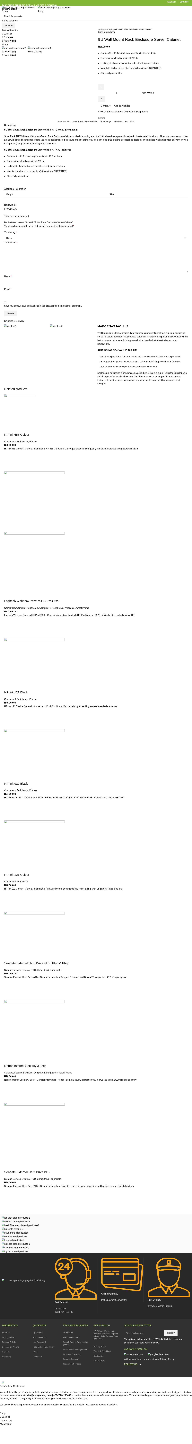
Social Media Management (75, 1349)
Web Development (71, 1337)
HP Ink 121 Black (16, 692)
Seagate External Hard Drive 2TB (27, 1172)
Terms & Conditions (102, 1351)
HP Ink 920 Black (16, 783)
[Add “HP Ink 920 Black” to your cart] (7, 809)
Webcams (69, 608)
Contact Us (98, 1356)
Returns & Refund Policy (43, 1347)
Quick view (7, 467)
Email (7, 289)
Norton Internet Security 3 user (25, 1066)
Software (8, 1073)
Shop (106, 29)
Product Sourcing (70, 1359)
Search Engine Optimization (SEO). (75, 1343)
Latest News (99, 1361)
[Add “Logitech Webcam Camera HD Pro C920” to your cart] (7, 627)
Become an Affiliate (10, 1347)
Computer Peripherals (27, 608)
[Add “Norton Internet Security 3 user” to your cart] (7, 1092)
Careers (5, 1352)
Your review (10, 242)
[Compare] (7, 429)
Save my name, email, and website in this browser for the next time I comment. (43, 306)
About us (6, 1332)
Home (100, 29)
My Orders (37, 1332)
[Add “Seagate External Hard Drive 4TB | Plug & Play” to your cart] (7, 989)
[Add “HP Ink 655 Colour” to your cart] (7, 460)
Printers (33, 441)
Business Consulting (72, 1354)
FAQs (35, 1352)
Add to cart (148, 93)
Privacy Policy (100, 1346)
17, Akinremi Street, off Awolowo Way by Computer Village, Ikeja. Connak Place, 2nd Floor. (106, 1335)
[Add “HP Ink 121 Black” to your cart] (7, 718)
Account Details (39, 1337)
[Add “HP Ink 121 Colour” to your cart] (7, 901)
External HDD (29, 970)
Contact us (37, 1356)
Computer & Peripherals (136, 111)
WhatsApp (6, 1356)
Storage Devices (12, 970)
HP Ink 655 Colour (16, 434)
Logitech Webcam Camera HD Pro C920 (31, 601)
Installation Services (72, 1364)
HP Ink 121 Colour (16, 874)
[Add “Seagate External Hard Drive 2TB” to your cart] (7, 1198)
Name (8, 276)
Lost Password (39, 1342)
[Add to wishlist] (7, 453)
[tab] (63, 122)
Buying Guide (8, 1337)
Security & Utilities (23, 1073)
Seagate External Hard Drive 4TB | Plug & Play (36, 963)
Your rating (10, 232)
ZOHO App (68, 1332)
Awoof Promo (82, 608)
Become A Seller (9, 1342)
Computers (9, 608)
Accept (5, 1409)
